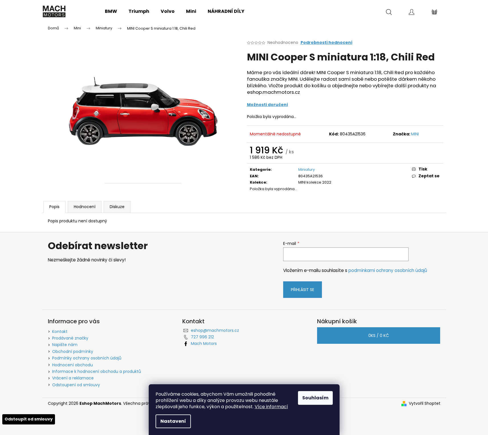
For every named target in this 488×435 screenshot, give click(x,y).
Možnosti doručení (267, 104)
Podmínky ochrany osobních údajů (86, 358)
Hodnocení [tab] (84, 207)
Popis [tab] (54, 207)
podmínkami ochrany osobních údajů (387, 270)
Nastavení (173, 421)
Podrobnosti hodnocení (326, 42)
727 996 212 (202, 337)
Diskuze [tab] (117, 207)
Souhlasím (315, 398)
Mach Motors (204, 343)
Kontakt (60, 331)
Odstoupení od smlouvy (76, 385)
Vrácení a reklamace (73, 378)
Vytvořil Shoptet (424, 403)
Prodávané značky (70, 338)
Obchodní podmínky (72, 351)
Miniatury (306, 169)
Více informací (271, 406)
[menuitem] (111, 11)
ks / (378, 335)
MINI (415, 134)
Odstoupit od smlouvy (29, 419)
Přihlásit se (302, 289)
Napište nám (64, 344)
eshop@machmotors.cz (215, 330)
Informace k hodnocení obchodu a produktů (96, 371)
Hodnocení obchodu (72, 365)
